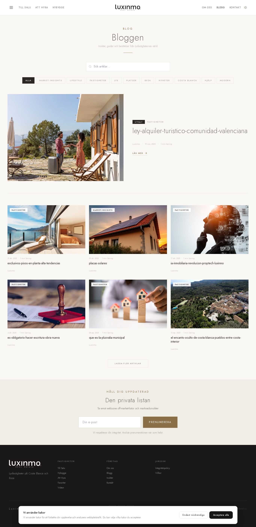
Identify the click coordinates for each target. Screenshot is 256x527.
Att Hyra (41, 7)
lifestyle (76, 80)
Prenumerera (160, 422)
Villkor (158, 473)
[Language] (245, 7)
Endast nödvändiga (193, 515)
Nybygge (59, 7)
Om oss (207, 7)
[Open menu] (11, 7)
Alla (28, 80)
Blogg (221, 7)
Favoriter (62, 482)
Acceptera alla (221, 515)
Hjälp (208, 80)
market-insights (50, 80)
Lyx (116, 80)
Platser (131, 80)
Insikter (110, 478)
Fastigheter (98, 80)
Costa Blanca (187, 80)
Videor (61, 487)
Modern (225, 80)
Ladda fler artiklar (128, 363)
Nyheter (164, 80)
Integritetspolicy (162, 468)
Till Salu (25, 7)
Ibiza (147, 80)
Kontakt (235, 7)
